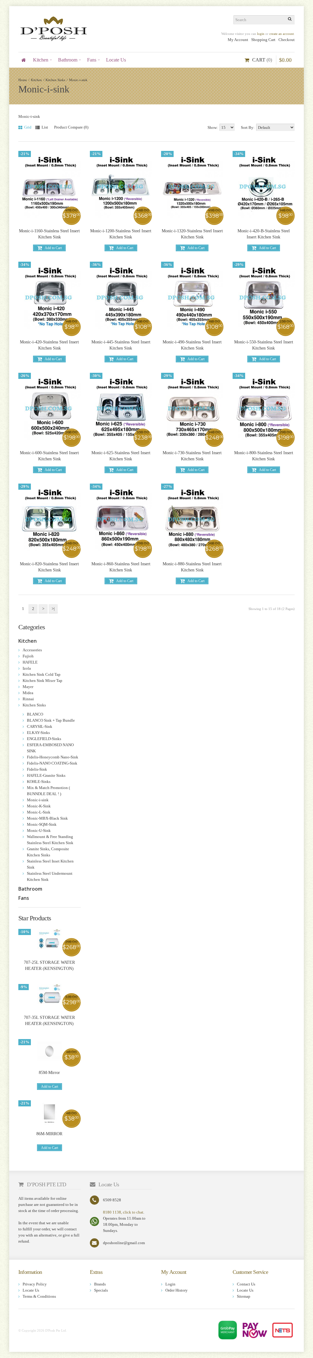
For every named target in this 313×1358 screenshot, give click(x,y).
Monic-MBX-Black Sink (47, 818)
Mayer (28, 686)
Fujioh (28, 656)
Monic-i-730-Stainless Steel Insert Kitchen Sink (192, 456)
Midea (28, 692)
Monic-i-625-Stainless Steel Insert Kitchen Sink (120, 456)
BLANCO (35, 714)
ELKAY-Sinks (38, 732)
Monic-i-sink (78, 80)
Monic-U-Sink (39, 830)
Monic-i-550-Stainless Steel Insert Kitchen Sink (263, 345)
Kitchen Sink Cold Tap (42, 674)
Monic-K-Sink (39, 806)
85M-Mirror (49, 1072)
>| (53, 608)
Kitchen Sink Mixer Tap (42, 680)
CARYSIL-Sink (39, 726)
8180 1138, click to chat (123, 1212)
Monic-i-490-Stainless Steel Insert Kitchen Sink (192, 345)
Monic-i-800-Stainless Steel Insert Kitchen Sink (263, 456)
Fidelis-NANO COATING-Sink (52, 763)
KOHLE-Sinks (38, 781)
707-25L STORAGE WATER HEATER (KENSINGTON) (49, 965)
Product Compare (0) (71, 127)
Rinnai (28, 699)
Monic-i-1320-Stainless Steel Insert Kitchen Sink (192, 234)
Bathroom (30, 888)
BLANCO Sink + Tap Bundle (51, 720)
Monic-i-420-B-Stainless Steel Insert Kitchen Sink (264, 234)
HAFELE (30, 662)
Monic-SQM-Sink (42, 824)
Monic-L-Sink (38, 812)
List (44, 127)
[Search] (290, 19)
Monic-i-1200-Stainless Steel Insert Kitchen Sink (120, 234)
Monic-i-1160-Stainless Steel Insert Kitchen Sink (49, 234)
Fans (23, 898)
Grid (27, 127)
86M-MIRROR (49, 1134)
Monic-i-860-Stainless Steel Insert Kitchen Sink (120, 567)
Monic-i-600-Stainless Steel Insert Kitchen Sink (49, 456)
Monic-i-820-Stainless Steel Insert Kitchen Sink (49, 567)
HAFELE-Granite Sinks (46, 775)
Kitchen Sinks (55, 80)
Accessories (32, 650)
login (260, 34)
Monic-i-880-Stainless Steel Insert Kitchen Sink (192, 567)
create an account (281, 34)
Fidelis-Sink (37, 769)
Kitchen (36, 80)
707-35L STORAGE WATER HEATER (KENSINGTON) (49, 1020)
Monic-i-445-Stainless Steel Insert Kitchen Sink (120, 345)
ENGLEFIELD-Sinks (44, 738)
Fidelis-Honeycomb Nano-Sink (52, 757)
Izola (27, 668)
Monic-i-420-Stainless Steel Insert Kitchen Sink (49, 345)
